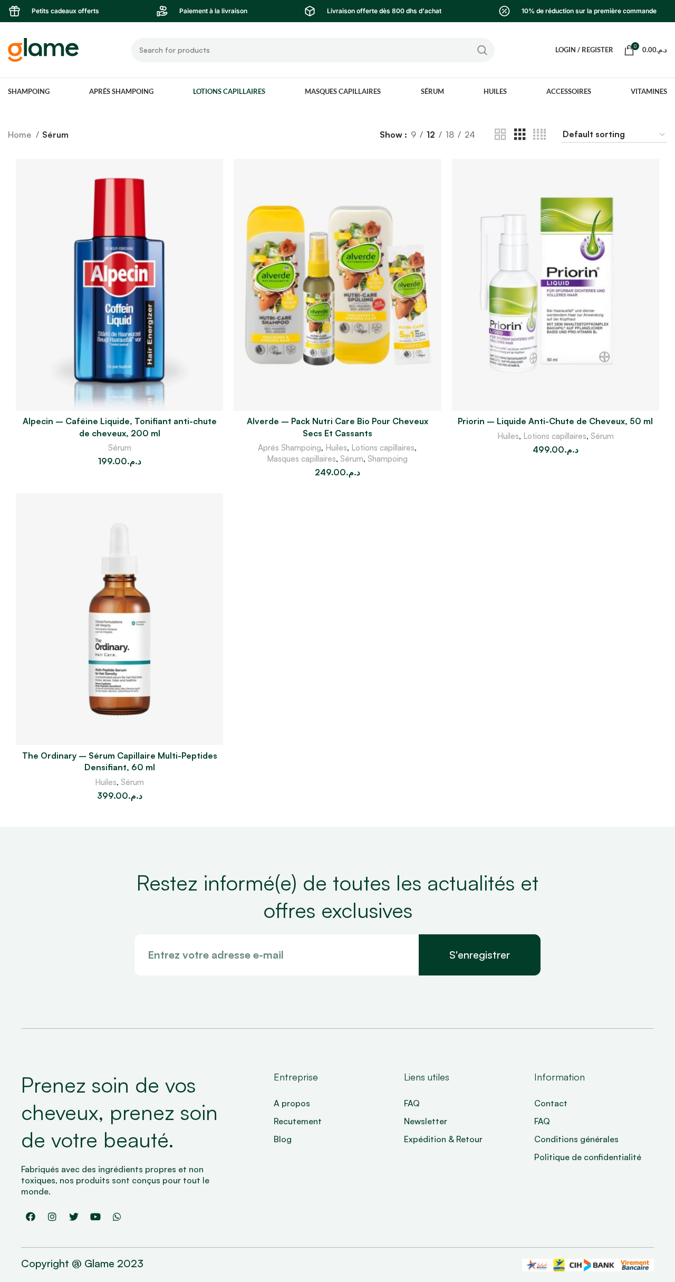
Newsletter (425, 1121)
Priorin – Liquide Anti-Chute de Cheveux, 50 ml (555, 421)
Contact (550, 1103)
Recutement (298, 1121)
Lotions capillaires (382, 448)
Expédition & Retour (443, 1139)
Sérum (119, 448)
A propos (292, 1103)
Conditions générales (576, 1139)
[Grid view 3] (520, 134)
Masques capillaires (301, 459)
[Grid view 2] (500, 134)
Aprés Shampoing (289, 448)
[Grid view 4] (539, 134)
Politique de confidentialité (587, 1157)
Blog (283, 1139)
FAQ (412, 1103)
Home (20, 134)
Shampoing (388, 459)
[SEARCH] (482, 50)
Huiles (336, 448)
